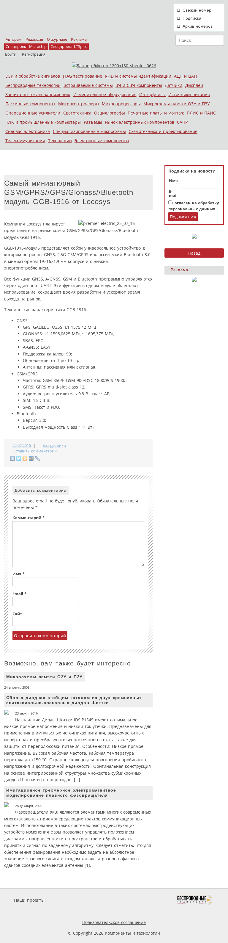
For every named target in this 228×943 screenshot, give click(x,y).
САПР (182, 122)
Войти (10, 54)
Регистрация (33, 54)
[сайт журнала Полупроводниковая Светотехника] (147, 900)
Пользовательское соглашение (114, 922)
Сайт (17, 613)
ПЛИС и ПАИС (201, 113)
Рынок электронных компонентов (139, 122)
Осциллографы (109, 113)
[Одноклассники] (25, 458)
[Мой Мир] (31, 458)
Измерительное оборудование (105, 94)
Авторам (14, 39)
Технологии (60, 140)
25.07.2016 (22, 445)
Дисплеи (194, 85)
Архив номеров (198, 26)
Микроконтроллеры (78, 103)
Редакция (34, 39)
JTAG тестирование (82, 76)
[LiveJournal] (37, 458)
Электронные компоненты (102, 140)
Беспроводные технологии (33, 85)
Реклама (79, 39)
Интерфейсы (152, 94)
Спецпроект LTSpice (68, 46)
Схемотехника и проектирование (163, 131)
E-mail (173, 193)
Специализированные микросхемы (89, 131)
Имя (173, 181)
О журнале (57, 39)
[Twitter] (19, 458)
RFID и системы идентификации (138, 76)
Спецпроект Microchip (26, 46)
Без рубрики (54, 445)
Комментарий (28, 517)
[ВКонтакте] (13, 458)
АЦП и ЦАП (185, 76)
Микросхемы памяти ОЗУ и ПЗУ (176, 103)
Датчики (173, 85)
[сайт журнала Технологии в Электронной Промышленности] (104, 900)
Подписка (192, 18)
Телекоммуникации (25, 140)
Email (19, 593)
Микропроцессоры (121, 103)
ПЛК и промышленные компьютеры (43, 122)
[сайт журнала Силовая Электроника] (66, 900)
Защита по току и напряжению (37, 94)
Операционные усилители (32, 113)
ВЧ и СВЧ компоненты (138, 85)
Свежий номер (197, 10)
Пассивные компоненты (30, 103)
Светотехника (77, 113)
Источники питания (189, 94)
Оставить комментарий (34, 451)
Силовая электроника (27, 131)
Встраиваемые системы (88, 85)
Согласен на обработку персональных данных (193, 206)
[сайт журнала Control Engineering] (74, 911)
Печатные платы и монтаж (156, 113)
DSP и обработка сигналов (32, 76)
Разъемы (93, 122)
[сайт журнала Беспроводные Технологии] (194, 900)
